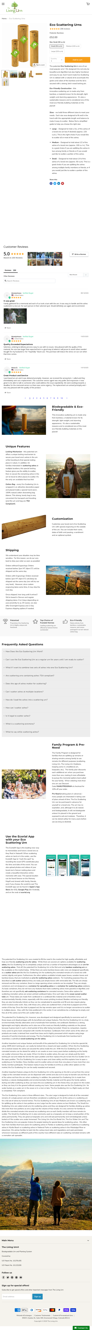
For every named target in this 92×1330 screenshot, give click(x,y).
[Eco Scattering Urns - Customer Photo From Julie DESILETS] (32, 262)
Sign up (37, 1296)
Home (4, 19)
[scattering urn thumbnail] (5, 74)
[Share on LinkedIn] (58, 183)
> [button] (66, 398)
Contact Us (82, 1328)
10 (62, 398)
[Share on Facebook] (51, 183)
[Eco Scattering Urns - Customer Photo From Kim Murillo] (58, 255)
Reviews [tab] (8, 270)
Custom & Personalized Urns (63, 1315)
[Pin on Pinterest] (62, 183)
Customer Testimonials (42, 1315)
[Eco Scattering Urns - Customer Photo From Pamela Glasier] (40, 262)
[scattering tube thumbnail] (30, 74)
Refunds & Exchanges (24, 1315)
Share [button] (8, 328)
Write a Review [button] (80, 254)
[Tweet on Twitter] (54, 183)
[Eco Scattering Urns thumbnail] (14, 74)
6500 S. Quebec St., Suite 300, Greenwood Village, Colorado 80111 (46, 1318)
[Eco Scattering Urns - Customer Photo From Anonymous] (32, 255)
